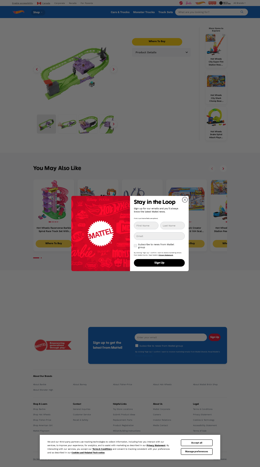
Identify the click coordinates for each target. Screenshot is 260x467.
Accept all (196, 442)
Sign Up (159, 262)
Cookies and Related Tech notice (88, 452)
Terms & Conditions (102, 449)
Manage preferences (196, 451)
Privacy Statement (156, 445)
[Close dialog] (184, 199)
